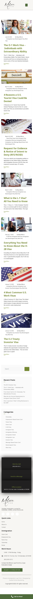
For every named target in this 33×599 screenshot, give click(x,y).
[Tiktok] (17, 514)
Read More (6, 64)
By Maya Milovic (19, 37)
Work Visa (17, 194)
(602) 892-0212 (16, 466)
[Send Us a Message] (17, 473)
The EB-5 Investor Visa (10, 385)
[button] (26, 5)
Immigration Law (10, 39)
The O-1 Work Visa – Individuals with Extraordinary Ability (15, 48)
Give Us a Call (16, 464)
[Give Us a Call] (17, 461)
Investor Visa (8, 288)
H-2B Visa (8, 236)
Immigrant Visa (22, 138)
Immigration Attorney (11, 89)
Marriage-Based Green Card (21, 142)
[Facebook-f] (3, 514)
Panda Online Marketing (16, 580)
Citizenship (8, 417)
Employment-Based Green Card (14, 419)
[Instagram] (7, 514)
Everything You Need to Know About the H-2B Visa (16, 246)
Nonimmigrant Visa (20, 39)
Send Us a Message (16, 476)
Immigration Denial (22, 89)
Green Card (15, 138)
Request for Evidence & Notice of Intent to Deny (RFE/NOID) (15, 151)
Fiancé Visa (9, 138)
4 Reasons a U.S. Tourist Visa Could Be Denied (15, 98)
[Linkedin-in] (12, 514)
